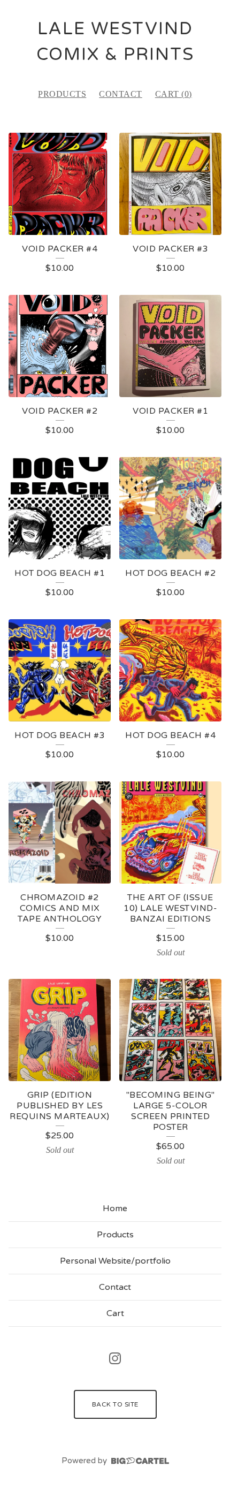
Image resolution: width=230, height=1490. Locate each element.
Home (115, 1208)
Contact (120, 93)
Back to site (115, 1404)
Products (62, 93)
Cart (115, 1313)
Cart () (173, 93)
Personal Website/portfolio (115, 1261)
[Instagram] (115, 1358)
